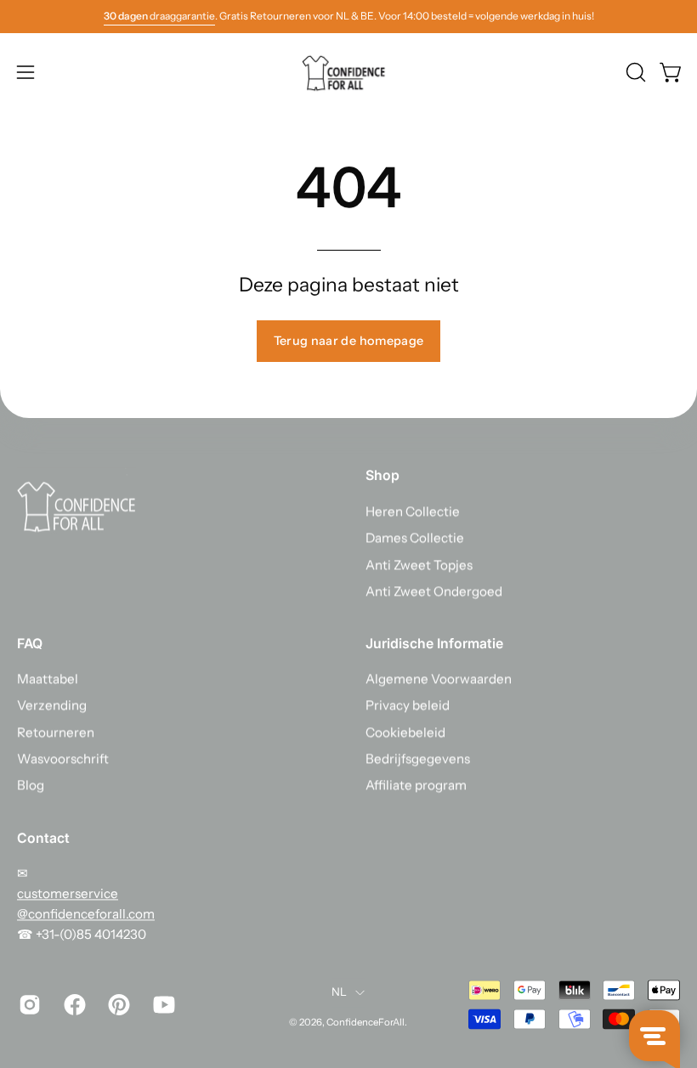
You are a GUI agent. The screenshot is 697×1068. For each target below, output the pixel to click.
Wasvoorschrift (63, 759)
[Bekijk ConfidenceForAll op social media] (28, 1004)
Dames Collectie (415, 538)
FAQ (29, 644)
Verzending (52, 706)
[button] (634, 72)
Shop (383, 475)
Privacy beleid (408, 706)
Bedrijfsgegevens (418, 759)
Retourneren (55, 732)
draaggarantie (159, 15)
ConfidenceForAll (365, 1022)
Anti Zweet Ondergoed (434, 591)
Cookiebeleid (405, 732)
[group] (348, 16)
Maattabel (47, 679)
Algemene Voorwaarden (439, 679)
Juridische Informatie (434, 644)
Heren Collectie (413, 511)
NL (340, 992)
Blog (30, 785)
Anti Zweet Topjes (419, 565)
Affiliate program (416, 785)
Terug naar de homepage (349, 340)
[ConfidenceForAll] (348, 72)
